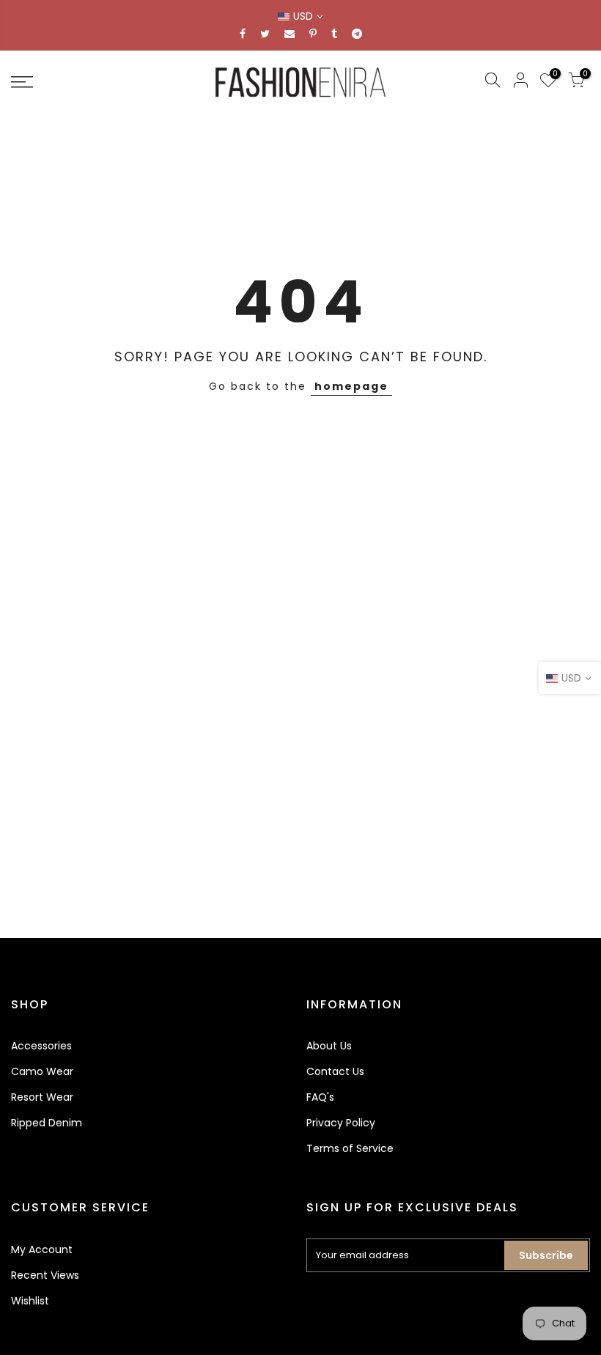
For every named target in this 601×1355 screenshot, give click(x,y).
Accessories (41, 1045)
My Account (42, 1249)
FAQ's (320, 1097)
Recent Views (45, 1275)
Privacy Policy (340, 1122)
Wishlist (30, 1300)
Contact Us (335, 1071)
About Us (329, 1045)
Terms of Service (350, 1148)
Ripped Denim (46, 1122)
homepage (351, 386)
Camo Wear (42, 1071)
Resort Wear (42, 1097)
